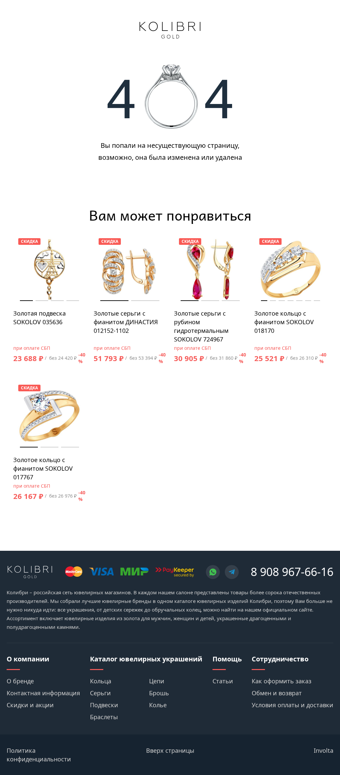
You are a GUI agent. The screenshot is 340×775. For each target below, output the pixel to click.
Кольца (100, 681)
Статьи (222, 681)
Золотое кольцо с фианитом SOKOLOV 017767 (43, 468)
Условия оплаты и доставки (292, 705)
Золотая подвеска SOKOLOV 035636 (39, 317)
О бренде (20, 681)
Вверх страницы (170, 750)
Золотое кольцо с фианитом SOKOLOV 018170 (284, 322)
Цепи (156, 681)
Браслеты (104, 717)
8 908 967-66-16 (292, 571)
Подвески (104, 705)
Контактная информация (43, 693)
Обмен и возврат (277, 693)
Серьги (100, 693)
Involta (323, 750)
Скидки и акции (30, 705)
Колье (158, 705)
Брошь (159, 693)
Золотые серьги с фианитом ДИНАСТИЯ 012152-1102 (126, 322)
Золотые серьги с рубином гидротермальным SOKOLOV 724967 (201, 326)
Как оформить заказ (281, 681)
